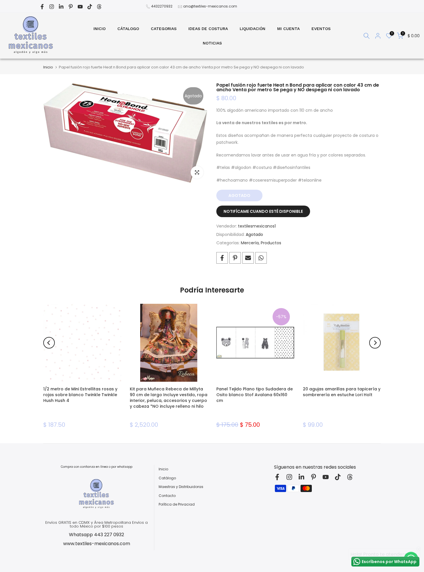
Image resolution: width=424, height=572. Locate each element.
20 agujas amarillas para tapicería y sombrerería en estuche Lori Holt (341, 392)
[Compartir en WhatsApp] (261, 258)
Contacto (167, 495)
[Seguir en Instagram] (51, 6)
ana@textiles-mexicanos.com (210, 6)
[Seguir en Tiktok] (89, 6)
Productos (271, 243)
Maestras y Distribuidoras (181, 487)
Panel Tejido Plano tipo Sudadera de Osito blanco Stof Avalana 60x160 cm (254, 394)
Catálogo (167, 478)
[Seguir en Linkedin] (61, 6)
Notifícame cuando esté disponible (263, 211)
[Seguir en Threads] (99, 6)
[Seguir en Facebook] (42, 6)
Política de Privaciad (177, 504)
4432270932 (161, 6)
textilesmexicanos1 (257, 226)
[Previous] (49, 343)
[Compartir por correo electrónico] (248, 258)
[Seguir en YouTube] (80, 6)
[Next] (375, 343)
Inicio (48, 67)
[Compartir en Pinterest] (235, 258)
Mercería (250, 243)
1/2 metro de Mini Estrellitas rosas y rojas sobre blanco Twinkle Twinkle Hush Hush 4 (80, 394)
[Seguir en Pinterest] (70, 6)
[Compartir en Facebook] (222, 258)
